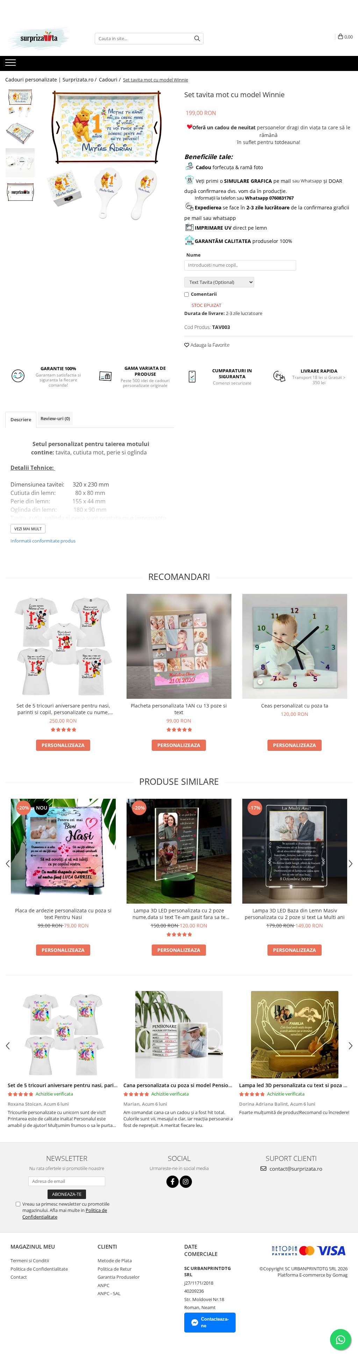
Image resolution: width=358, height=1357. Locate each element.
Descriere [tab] (20, 419)
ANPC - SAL (109, 1293)
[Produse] (11, 64)
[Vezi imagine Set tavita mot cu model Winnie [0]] (20, 103)
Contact (18, 1277)
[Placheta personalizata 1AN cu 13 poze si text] (179, 646)
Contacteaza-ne (215, 1322)
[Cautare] (197, 38)
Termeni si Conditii (29, 1260)
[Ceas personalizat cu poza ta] (294, 646)
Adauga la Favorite (209, 345)
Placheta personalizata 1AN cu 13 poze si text (179, 709)
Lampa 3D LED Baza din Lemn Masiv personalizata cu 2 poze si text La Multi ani (295, 913)
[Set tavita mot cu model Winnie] (106, 156)
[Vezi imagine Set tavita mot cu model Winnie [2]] (20, 162)
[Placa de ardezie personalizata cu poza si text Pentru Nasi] (63, 851)
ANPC (103, 1285)
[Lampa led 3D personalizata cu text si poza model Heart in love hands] (294, 1034)
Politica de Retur (114, 1269)
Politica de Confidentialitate (39, 1269)
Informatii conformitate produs (43, 541)
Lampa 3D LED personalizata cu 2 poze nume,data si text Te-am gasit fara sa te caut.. (179, 913)
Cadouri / (110, 79)
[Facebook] (172, 1182)
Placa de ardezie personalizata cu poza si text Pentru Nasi (63, 913)
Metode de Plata (115, 1260)
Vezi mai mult (28, 528)
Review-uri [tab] (55, 418)
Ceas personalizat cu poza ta (294, 705)
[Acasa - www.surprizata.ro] (40, 38)
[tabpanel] (106, 156)
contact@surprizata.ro (295, 1168)
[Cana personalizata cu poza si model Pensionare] (179, 1034)
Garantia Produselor (118, 1277)
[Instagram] (186, 1182)
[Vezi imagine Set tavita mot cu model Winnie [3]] (20, 192)
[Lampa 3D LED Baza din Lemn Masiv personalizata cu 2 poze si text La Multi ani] (294, 851)
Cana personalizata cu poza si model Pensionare (181, 1085)
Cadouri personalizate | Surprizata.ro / (51, 79)
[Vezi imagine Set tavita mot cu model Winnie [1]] (20, 133)
